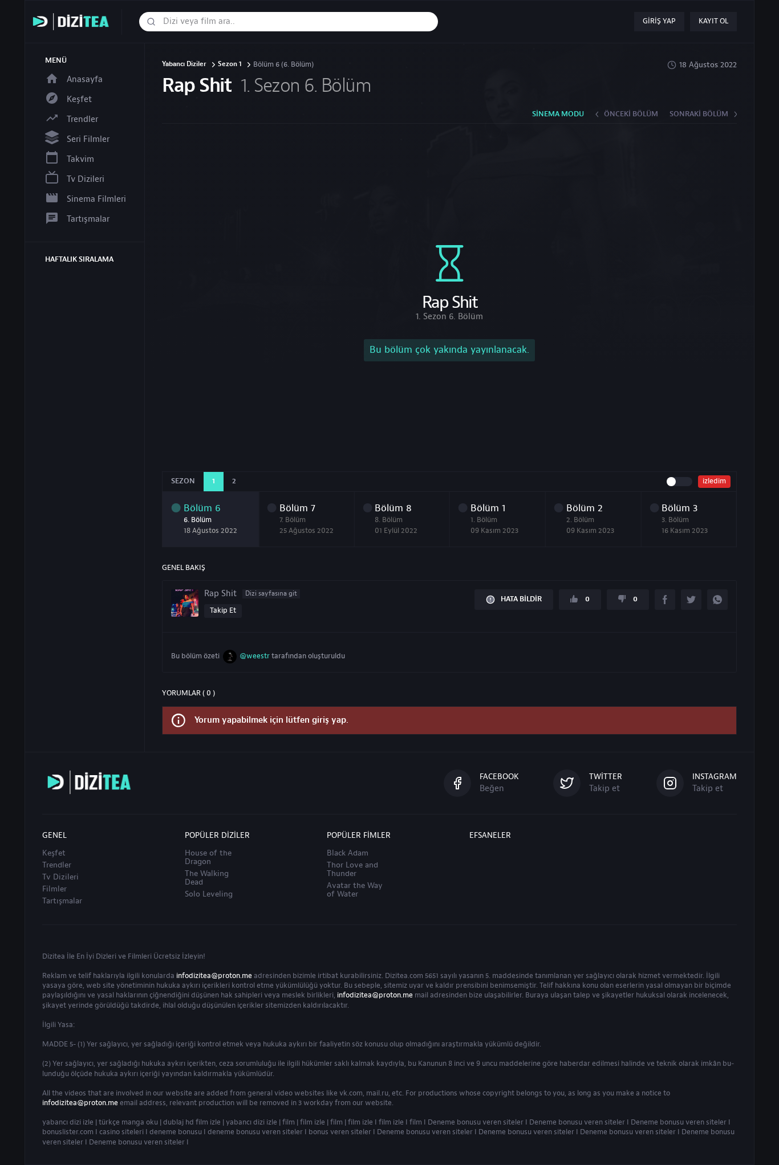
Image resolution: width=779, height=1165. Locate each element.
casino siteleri (121, 1132)
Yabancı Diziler (184, 64)
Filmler (54, 889)
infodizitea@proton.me (214, 975)
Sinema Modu (558, 114)
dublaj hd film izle (192, 1122)
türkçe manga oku (128, 1122)
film (288, 1122)
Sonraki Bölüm (699, 114)
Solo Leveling (209, 894)
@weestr (255, 656)
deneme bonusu (175, 1132)
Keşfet (79, 99)
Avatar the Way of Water (355, 890)
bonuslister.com (68, 1132)
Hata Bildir (521, 599)
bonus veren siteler (340, 1132)
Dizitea (53, 956)
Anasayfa (85, 79)
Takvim (80, 159)
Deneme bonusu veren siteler (476, 1122)
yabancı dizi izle (68, 1122)
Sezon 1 (230, 64)
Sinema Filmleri (96, 199)
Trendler (82, 119)
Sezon (183, 481)
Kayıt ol (713, 21)
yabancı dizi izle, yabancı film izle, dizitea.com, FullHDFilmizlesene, (73, 22)
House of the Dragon (208, 857)
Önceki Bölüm (631, 114)
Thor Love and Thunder (352, 869)
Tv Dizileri (85, 179)
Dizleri (106, 956)
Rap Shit (250, 593)
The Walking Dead (207, 878)
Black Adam (347, 853)
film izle (312, 1122)
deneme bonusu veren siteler (255, 1132)
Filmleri (140, 956)
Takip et (223, 610)
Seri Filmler (88, 139)
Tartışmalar (88, 219)
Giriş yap (659, 21)
